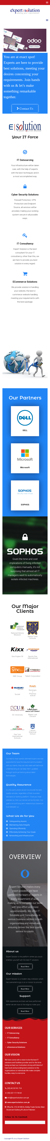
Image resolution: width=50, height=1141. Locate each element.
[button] (25, 108)
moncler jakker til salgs (37, 1138)
